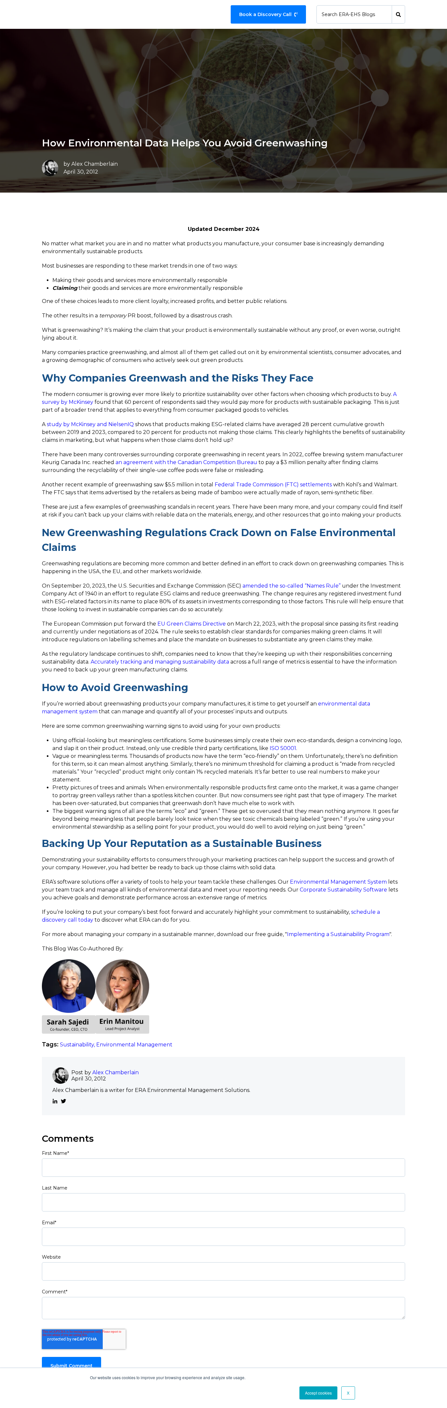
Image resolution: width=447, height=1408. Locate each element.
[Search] (398, 14)
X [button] (348, 1393)
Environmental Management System (338, 882)
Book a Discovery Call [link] (265, 14)
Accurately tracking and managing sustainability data (160, 662)
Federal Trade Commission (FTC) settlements (273, 484)
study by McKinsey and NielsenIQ (90, 424)
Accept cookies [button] (318, 1393)
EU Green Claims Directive (191, 624)
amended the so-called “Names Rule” (291, 586)
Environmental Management (134, 1045)
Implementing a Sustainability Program (338, 934)
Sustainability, (78, 1045)
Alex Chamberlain (94, 164)
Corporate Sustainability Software (343, 890)
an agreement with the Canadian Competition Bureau (186, 462)
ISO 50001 (283, 748)
